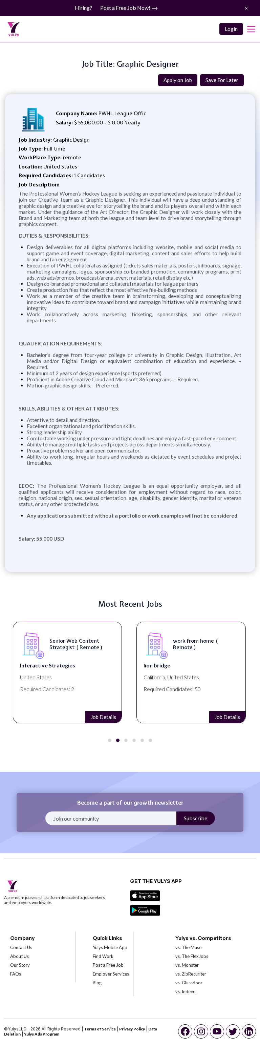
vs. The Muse (188, 947)
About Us (19, 956)
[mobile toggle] (251, 29)
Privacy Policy (132, 1028)
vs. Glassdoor (188, 982)
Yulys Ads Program (41, 1034)
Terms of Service (100, 1028)
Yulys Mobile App (110, 947)
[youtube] (217, 1031)
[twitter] (233, 1031)
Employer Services (111, 974)
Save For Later (221, 80)
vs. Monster (187, 965)
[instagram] (201, 1031)
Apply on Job (178, 80)
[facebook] (185, 1031)
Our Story (20, 965)
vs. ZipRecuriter (190, 974)
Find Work (103, 956)
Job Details (104, 717)
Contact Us (21, 947)
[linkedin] (249, 1031)
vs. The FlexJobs (191, 956)
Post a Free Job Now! (125, 7)
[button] (110, 740)
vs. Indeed (185, 991)
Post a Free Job (108, 965)
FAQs (15, 974)
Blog (97, 982)
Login (231, 29)
